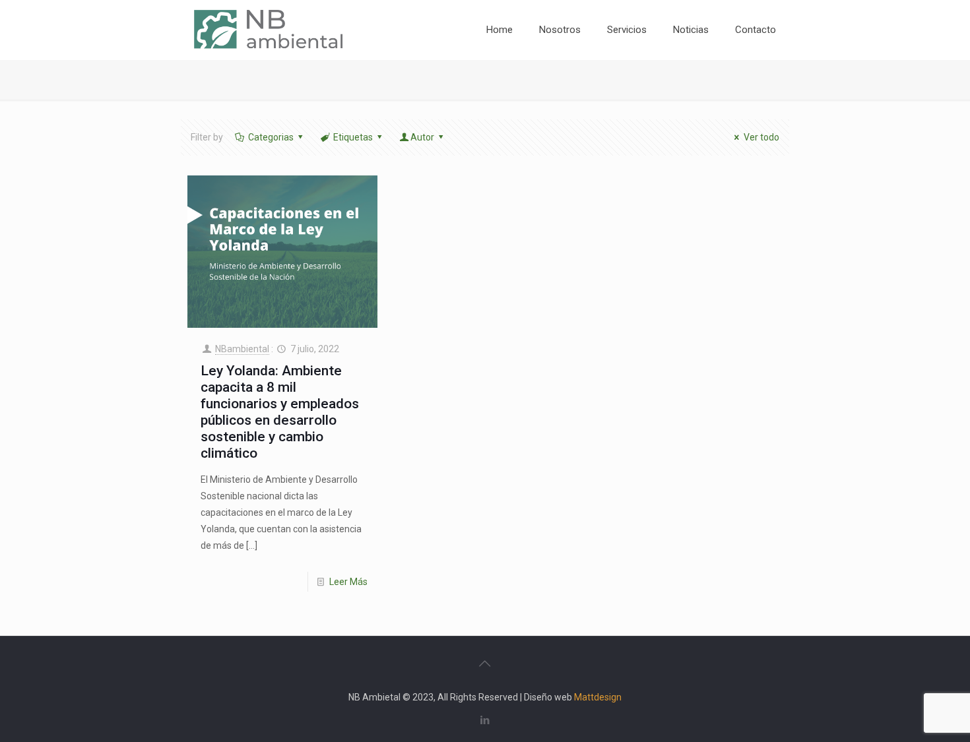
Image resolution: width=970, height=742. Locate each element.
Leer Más (348, 581)
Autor (422, 137)
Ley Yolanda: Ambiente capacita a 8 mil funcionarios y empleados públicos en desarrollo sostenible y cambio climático (280, 412)
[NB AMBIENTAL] (268, 29)
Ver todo (761, 137)
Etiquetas (353, 137)
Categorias (271, 137)
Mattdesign (598, 697)
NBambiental (242, 349)
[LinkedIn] (485, 720)
